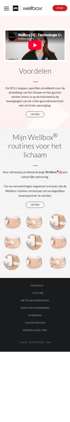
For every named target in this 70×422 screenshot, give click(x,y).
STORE (60, 8)
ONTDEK (35, 114)
